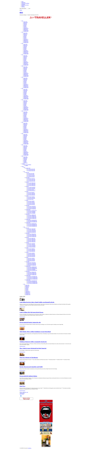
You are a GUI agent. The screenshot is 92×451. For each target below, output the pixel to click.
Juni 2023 (24, 127)
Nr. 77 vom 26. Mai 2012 (31, 251)
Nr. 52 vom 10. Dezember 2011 (32, 224)
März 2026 (25, 158)
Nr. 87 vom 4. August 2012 (31, 262)
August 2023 (25, 129)
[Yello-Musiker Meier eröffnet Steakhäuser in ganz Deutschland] (22, 329)
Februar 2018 (25, 67)
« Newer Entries (22, 393)
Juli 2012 (26, 257)
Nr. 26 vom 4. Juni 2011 (31, 196)
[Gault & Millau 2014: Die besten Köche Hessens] (22, 310)
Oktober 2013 (27, 292)
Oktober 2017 (25, 63)
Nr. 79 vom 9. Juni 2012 (31, 253)
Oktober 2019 (25, 85)
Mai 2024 (24, 137)
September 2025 (25, 152)
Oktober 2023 (25, 130)
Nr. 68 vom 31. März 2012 (31, 241)
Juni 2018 (24, 71)
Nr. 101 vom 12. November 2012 (32, 277)
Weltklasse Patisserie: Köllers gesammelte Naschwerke (33, 341)
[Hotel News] (22, 384)
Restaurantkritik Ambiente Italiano (28, 376)
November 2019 (25, 86)
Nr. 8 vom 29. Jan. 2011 (31, 176)
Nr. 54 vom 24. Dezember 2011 (32, 226)
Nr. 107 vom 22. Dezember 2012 (32, 283)
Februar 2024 (25, 135)
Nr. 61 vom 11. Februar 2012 (31, 234)
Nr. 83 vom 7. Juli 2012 (30, 258)
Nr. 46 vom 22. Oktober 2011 (31, 217)
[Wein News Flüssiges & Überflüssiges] (22, 355)
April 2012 (27, 242)
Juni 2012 (26, 252)
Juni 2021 (24, 104)
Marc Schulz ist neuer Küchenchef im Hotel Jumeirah (33, 348)
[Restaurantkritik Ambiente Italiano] (22, 374)
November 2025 (25, 154)
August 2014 (25, 27)
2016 (22, 43)
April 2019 (25, 80)
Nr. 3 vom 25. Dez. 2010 (31, 170)
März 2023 (25, 124)
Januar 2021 (25, 100)
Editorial (23, 5)
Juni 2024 (24, 138)
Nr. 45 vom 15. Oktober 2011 (31, 216)
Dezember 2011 (27, 222)
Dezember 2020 (25, 98)
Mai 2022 (24, 115)
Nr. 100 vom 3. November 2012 (32, 276)
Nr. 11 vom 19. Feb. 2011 (31, 180)
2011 (24, 171)
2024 (22, 133)
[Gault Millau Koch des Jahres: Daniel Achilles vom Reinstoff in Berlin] (22, 300)
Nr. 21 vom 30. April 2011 (31, 190)
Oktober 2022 (25, 119)
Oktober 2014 (25, 29)
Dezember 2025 (25, 155)
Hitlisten (26, 165)
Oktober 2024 (25, 142)
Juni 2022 (24, 116)
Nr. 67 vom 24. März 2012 (31, 240)
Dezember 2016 (25, 53)
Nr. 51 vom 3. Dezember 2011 (32, 223)
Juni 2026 (24, 161)
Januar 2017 (25, 55)
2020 (22, 88)
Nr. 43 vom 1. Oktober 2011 (31, 214)
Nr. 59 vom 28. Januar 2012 (31, 232)
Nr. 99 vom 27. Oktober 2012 (31, 274)
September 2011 (27, 209)
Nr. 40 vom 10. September (31, 211)
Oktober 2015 (25, 40)
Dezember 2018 (25, 76)
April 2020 (25, 91)
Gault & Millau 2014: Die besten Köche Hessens (31, 312)
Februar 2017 (25, 56)
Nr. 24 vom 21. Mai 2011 (31, 194)
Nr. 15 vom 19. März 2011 (31, 184)
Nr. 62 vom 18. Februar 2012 (31, 235)
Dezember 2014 (25, 31)
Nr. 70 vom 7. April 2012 (31, 244)
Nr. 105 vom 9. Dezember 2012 (32, 281)
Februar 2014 (25, 22)
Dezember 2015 (25, 42)
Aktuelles (23, 163)
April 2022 (25, 114)
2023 (22, 122)
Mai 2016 (24, 47)
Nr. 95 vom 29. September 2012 (32, 270)
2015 (22, 32)
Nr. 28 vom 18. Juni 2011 (31, 198)
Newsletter (23, 4)
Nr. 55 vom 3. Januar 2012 (31, 228)
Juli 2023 (24, 128)
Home (22, 1)
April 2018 (25, 69)
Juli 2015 (24, 38)
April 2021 (25, 103)
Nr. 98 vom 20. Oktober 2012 (31, 273)
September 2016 (25, 51)
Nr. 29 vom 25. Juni (30, 199)
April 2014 (25, 24)
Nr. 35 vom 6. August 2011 (31, 206)
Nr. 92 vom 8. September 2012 (32, 267)
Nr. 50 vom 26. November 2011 (32, 221)
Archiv (23, 166)
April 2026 (25, 159)
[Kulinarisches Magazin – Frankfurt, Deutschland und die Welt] (21, 10)
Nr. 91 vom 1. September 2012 (32, 266)
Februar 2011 (27, 177)
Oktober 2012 (27, 271)
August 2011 (27, 205)
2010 (24, 167)
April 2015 (25, 35)
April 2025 (25, 148)
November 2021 (25, 109)
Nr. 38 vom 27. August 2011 (31, 208)
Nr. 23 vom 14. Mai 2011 (31, 193)
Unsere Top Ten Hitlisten (25, 3)
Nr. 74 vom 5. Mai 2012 (31, 248)
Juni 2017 (24, 59)
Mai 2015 (24, 36)
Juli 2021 (24, 105)
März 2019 (25, 79)
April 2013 (27, 287)
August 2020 (25, 95)
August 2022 (25, 117)
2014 (22, 20)
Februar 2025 (25, 146)
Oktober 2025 (25, 153)
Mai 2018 (24, 70)
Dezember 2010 (27, 168)
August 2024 (25, 140)
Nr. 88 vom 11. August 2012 (31, 263)
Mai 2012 (26, 247)
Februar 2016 (25, 45)
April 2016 (25, 46)
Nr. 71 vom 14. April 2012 (31, 245)
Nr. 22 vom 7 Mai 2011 (30, 192)
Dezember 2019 (25, 87)
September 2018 (25, 73)
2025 (22, 144)
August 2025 (25, 151)
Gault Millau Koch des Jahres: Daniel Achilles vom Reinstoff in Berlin (37, 302)
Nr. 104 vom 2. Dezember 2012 (32, 280)
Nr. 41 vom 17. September (31, 212)
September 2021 (25, 107)
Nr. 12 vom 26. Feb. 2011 (31, 181)
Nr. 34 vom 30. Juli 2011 (31, 204)
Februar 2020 (25, 90)
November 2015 (25, 41)
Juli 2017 (24, 60)
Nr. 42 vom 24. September (31, 213)
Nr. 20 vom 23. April (30, 189)
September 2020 (25, 96)
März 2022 (25, 113)
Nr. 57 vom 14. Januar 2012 (31, 230)
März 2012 (27, 237)
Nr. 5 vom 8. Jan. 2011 (30, 174)
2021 (22, 99)
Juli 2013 (26, 290)
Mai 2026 (24, 160)
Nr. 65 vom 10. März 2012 (31, 239)
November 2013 (27, 293)
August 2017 (25, 61)
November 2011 (27, 219)
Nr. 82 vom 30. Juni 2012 (31, 256)
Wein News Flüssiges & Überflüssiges (29, 357)
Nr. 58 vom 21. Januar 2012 (31, 231)
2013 (24, 284)
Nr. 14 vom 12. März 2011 (31, 183)
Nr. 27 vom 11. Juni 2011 (31, 197)
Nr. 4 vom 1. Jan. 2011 (30, 173)
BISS (21, 12)
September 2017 (25, 62)
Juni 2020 (24, 93)
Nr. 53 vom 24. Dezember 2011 (32, 225)
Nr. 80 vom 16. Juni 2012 (31, 254)
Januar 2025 (25, 145)
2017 (22, 54)
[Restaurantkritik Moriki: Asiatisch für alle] (22, 320)
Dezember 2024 (25, 143)
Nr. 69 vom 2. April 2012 (31, 243)
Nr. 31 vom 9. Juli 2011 (30, 201)
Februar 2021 (25, 101)
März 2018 (25, 68)
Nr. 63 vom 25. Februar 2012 (31, 236)
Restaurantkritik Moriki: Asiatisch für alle (30, 322)
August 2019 (25, 84)
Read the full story (22, 306)
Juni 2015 (24, 37)
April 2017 (25, 58)
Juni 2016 (24, 48)
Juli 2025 (24, 150)
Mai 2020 (24, 92)
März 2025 (25, 147)
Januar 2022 (25, 111)
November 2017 (25, 64)
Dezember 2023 (25, 132)
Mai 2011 (26, 191)
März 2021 (25, 102)
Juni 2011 (26, 195)
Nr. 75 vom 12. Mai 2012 (31, 249)
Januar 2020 (25, 89)
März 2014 (25, 23)
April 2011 (27, 186)
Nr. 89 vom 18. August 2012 (31, 264)
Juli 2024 (24, 139)
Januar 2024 (25, 134)
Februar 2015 (25, 33)
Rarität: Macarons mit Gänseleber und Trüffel (31, 366)
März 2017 (25, 57)
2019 (22, 77)
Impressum (23, 6)
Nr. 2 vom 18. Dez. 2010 (31, 169)
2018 (22, 65)
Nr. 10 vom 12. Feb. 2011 (31, 179)
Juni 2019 (24, 82)
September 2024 (25, 141)
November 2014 (25, 30)
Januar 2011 (27, 172)
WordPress (29, 448)
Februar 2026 (25, 157)
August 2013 (27, 291)
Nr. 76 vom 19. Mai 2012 (31, 250)
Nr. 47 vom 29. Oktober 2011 (31, 218)
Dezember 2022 (25, 121)
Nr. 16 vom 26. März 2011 (31, 185)
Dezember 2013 (27, 294)
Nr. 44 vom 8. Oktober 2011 (31, 215)
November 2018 (25, 75)
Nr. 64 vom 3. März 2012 (31, 238)
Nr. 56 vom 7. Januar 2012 (31, 229)
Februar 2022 (25, 112)
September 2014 (25, 28)
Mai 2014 (24, 25)
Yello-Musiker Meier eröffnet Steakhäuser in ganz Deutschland (35, 331)
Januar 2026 (25, 156)
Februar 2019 (25, 78)
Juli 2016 (24, 49)
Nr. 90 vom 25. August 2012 (31, 265)
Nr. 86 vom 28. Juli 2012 (31, 260)
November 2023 (25, 131)
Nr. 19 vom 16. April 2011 (31, 188)
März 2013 (27, 286)
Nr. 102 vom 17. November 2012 (32, 278)
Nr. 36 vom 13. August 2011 (31, 207)
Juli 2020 (24, 94)
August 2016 (25, 50)
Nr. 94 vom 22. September (31, 269)
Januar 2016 (25, 44)
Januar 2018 (25, 66)
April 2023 (25, 125)
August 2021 (25, 106)
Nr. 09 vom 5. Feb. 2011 (31, 178)
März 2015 (25, 34)
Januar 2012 (27, 227)
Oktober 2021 (25, 108)
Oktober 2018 (25, 74)
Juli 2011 (26, 200)
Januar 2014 (25, 21)
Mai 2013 (26, 288)
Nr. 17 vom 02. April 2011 (31, 187)
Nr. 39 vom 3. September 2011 (32, 210)
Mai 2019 (24, 81)
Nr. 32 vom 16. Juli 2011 (31, 202)
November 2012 (27, 275)
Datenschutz (23, 2)
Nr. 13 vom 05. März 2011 (31, 182)
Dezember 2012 (27, 279)
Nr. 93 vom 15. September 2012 (32, 268)
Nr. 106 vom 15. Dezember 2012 (32, 282)
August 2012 (27, 261)
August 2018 (25, 72)
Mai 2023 (24, 126)
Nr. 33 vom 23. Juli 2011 (31, 203)
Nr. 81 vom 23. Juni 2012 (31, 255)
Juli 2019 (24, 83)
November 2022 (25, 120)
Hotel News (22, 386)
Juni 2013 (26, 289)
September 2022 (25, 118)
